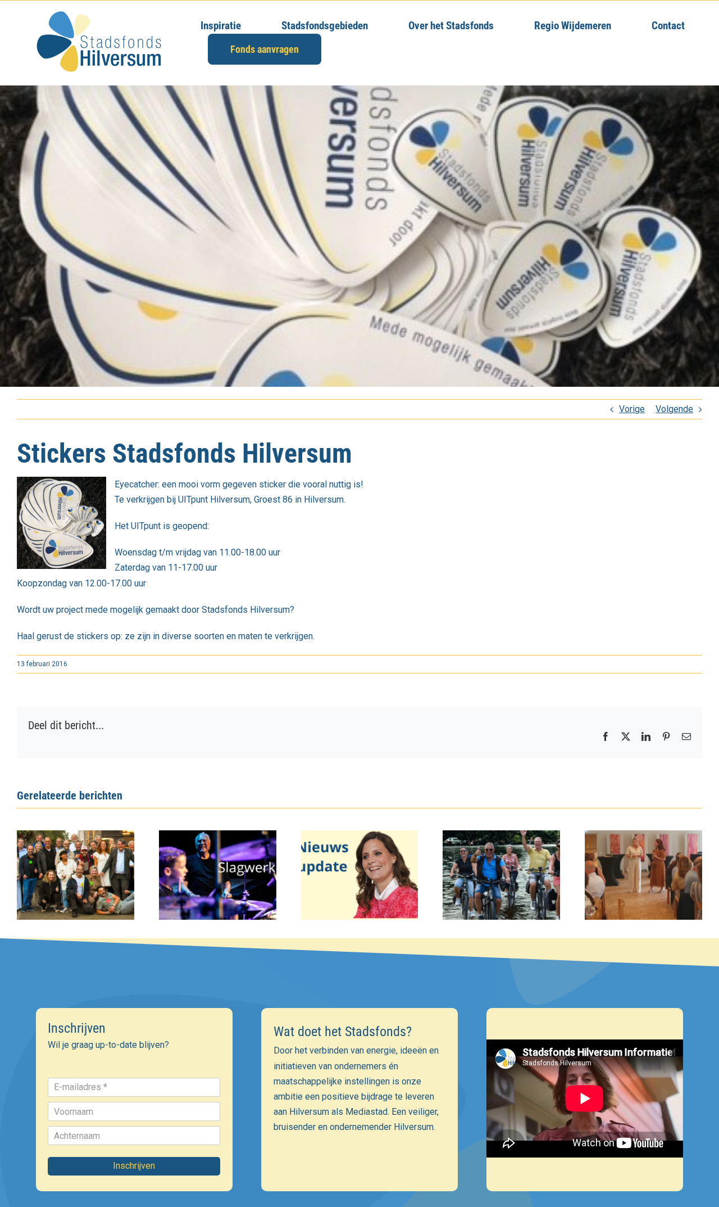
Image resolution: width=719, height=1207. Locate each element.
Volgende (674, 409)
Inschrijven (134, 1165)
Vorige (632, 409)
